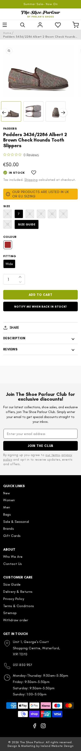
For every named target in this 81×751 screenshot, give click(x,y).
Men (6, 507)
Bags (7, 514)
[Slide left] (4, 112)
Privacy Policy (13, 599)
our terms (52, 455)
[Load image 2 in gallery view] (33, 111)
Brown (8, 244)
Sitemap (10, 613)
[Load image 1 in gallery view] (11, 111)
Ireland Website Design (57, 746)
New (6, 493)
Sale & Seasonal (16, 522)
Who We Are (13, 557)
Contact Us (12, 564)
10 (53, 214)
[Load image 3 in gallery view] (56, 111)
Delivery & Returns (17, 591)
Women (9, 500)
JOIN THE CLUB (41, 446)
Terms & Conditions (18, 606)
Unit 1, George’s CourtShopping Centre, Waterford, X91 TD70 (36, 648)
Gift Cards (12, 536)
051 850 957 (22, 665)
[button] (5, 25)
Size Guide (26, 224)
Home (7, 33)
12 (9, 225)
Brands (8, 528)
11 (65, 214)
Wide (9, 264)
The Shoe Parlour (32, 742)
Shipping (31, 180)
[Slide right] (63, 112)
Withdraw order (15, 620)
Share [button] (14, 328)
